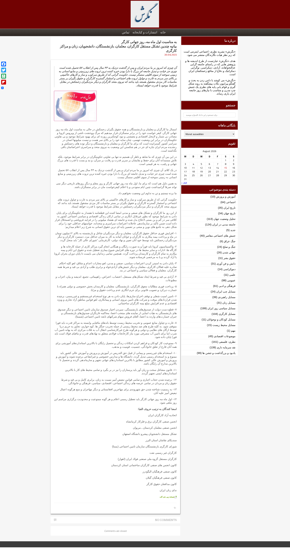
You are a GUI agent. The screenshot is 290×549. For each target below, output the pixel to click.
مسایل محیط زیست (224, 325)
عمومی (231, 280)
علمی (232, 274)
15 (225, 168)
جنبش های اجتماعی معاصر (220, 235)
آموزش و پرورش (225, 196)
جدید (232, 230)
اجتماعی (230, 202)
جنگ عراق (229, 241)
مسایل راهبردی (226, 297)
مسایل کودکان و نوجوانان (221, 319)
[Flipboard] (4, 82)
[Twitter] (4, 70)
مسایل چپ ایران (225, 291)
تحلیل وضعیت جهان (224, 218)
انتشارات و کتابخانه (144, 32)
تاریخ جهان (229, 213)
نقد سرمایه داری (226, 347)
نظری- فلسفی (227, 341)
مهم (233, 330)
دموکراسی (229, 269)
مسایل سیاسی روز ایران (221, 308)
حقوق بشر (229, 258)
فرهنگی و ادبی (227, 285)
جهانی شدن (228, 252)
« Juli (184, 183)
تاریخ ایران (229, 207)
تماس (125, 32)
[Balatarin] (4, 76)
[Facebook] (4, 64)
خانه (163, 32)
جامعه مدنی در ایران (223, 224)
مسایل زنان (228, 302)
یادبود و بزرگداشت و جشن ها (218, 353)
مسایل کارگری (227, 313)
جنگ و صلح (229, 246)
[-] (145, 16)
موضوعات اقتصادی (224, 336)
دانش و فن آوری (226, 263)
